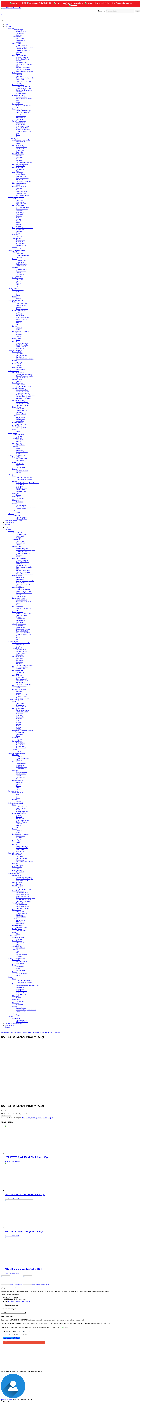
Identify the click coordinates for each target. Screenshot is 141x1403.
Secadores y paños (21, 193)
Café (17, 133)
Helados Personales (22, 345)
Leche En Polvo (21, 486)
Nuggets (18, 336)
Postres (14, 326)
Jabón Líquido (20, 419)
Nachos (18, 283)
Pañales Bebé (20, 440)
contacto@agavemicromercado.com (19, 1301)
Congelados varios (21, 303)
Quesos (14, 503)
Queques (18, 365)
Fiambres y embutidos (19, 310)
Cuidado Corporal (17, 383)
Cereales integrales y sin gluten (25, 47)
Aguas (14, 198)
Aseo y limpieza (13, 138)
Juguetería (15, 446)
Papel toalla (19, 159)
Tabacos (14, 247)
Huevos (14, 297)
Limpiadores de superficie (20, 164)
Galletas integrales (21, 264)
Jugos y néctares (17, 238)
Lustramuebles (20, 166)
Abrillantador (20, 169)
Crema (14, 476)
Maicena (18, 83)
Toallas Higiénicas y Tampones (25, 395)
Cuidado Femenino (18, 388)
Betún (18, 185)
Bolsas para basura (21, 191)
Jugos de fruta (20, 241)
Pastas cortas (20, 74)
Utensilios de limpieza (19, 186)
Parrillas (14, 469)
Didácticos (19, 450)
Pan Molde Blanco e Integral (24, 359)
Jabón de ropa (20, 179)
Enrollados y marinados (23, 317)
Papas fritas (19, 279)
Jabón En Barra (21, 417)
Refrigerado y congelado (15, 300)
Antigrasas (19, 155)
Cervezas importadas (22, 207)
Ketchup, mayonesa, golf (23, 111)
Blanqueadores (20, 174)
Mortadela (19, 314)
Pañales (18, 381)
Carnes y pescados (18, 290)
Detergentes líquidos (22, 178)
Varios (14, 302)
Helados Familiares (22, 343)
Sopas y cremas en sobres (24, 98)
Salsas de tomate (21, 116)
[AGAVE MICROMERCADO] (11, 8)
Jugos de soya (20, 243)
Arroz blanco (20, 38)
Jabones (14, 415)
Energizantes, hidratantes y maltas (22, 228)
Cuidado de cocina (18, 154)
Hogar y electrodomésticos (16, 455)
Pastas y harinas (17, 73)
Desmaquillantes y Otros (23, 396)
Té (17, 136)
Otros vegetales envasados (24, 64)
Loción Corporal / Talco (23, 386)
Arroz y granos (16, 36)
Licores (18, 219)
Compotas (19, 436)
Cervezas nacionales (22, 209)
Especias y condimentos (23, 105)
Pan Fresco (15, 360)
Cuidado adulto (17, 379)
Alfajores (19, 257)
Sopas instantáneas (21, 97)
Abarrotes (11, 28)
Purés (17, 100)
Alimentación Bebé (18, 434)
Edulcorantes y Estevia (23, 126)
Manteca (18, 495)
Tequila (18, 224)
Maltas (18, 233)
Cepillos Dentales (21, 410)
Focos (18, 465)
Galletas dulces (20, 262)
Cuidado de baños (17, 145)
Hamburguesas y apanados (20, 331)
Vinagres (18, 35)
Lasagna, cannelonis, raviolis (25, 78)
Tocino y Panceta (21, 319)
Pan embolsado (16, 352)
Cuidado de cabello (18, 372)
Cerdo (18, 295)
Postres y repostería (18, 85)
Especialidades (20, 369)
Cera (17, 171)
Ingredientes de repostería (24, 90)
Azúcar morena (20, 124)
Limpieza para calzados (19, 183)
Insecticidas (19, 143)
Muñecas (19, 453)
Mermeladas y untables (23, 129)
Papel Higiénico (17, 426)
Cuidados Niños (17, 443)
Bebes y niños (12, 433)
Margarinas (15, 500)
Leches (14, 481)
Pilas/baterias (20, 464)
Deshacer (26, 1331)
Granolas (19, 52)
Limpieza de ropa (17, 173)
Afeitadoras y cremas (22, 405)
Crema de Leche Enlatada (24, 479)
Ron (17, 217)
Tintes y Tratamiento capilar (24, 376)
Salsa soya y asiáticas (22, 112)
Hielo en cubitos (21, 305)
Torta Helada (20, 348)
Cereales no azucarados (23, 50)
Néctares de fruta (21, 245)
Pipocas (18, 281)
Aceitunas (19, 61)
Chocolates (15, 252)
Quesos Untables (21, 508)
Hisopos (18, 431)
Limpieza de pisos (17, 167)
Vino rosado (20, 214)
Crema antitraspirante (22, 393)
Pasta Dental (20, 409)
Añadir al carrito (6, 1116)
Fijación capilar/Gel (22, 378)
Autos (18, 448)
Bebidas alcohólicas (18, 205)
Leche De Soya (21, 484)
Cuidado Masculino (18, 400)
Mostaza (18, 114)
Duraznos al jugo (21, 62)
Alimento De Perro (22, 519)
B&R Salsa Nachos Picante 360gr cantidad (14, 1114)
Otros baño (19, 152)
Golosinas (15, 267)
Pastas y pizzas (16, 338)
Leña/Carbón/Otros (22, 471)
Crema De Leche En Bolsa (24, 477)
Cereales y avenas (17, 43)
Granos (18, 42)
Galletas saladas (21, 266)
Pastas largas (20, 76)
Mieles (18, 135)
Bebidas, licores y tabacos (16, 197)
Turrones (18, 276)
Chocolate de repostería (23, 86)
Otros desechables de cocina (24, 162)
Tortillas (18, 307)
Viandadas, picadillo (22, 57)
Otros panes (19, 353)
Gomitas (18, 272)
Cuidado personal (13, 371)
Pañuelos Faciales (17, 422)
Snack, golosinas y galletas (16, 250)
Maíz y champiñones (22, 59)
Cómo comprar (9, 522)
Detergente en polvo (22, 176)
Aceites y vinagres (17, 30)
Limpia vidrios (20, 150)
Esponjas (19, 188)
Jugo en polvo (20, 240)
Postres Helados (21, 347)
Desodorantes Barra (22, 390)
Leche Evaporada (21, 488)
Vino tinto (19, 216)
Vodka (18, 222)
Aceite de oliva (20, 33)
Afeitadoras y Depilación (23, 398)
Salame (18, 322)
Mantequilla (15, 493)
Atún (17, 66)
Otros (17, 286)
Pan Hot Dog (20, 357)
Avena (18, 54)
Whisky (18, 226)
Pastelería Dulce (17, 364)
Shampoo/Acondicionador (24, 374)
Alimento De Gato (21, 517)
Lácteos (10, 474)
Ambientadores (20, 142)
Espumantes (19, 210)
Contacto (7, 524)
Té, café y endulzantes (19, 121)
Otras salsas (19, 119)
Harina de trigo (20, 79)
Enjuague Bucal (21, 414)
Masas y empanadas (22, 309)
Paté (17, 324)
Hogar (14, 462)
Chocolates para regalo (23, 255)
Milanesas (19, 334)
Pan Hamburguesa (21, 355)
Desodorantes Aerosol (22, 391)
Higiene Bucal (16, 407)
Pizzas (18, 340)
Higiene (18, 441)
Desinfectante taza (21, 147)
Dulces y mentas (21, 271)
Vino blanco (20, 212)
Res (17, 293)
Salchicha (19, 321)
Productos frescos (13, 288)
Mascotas (11, 514)
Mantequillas (16, 496)
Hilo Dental (19, 412)
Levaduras (19, 92)
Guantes (18, 190)
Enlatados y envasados (19, 55)
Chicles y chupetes (21, 269)
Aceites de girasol (21, 31)
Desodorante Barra (22, 402)
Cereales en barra (21, 48)
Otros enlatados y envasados (24, 71)
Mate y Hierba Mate (22, 128)
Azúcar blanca (20, 123)
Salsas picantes (20, 117)
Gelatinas (19, 328)
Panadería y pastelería (15, 350)
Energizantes (20, 229)
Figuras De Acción (22, 452)
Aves (17, 291)
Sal (17, 107)
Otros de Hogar (21, 467)
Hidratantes (19, 231)
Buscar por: (101, 11)
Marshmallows (20, 274)
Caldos (18, 102)
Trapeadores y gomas (22, 195)
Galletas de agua (21, 260)
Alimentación (16, 515)
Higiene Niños (20, 445)
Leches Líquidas (21, 490)
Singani (18, 221)
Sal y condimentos (17, 104)
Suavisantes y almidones (23, 181)
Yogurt (14, 510)
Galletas (14, 259)
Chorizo (18, 312)
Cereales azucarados (22, 45)
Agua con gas (20, 202)
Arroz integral (20, 40)
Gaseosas (15, 235)
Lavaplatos (19, 157)
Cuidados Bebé (17, 438)
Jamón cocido (20, 316)
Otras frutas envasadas (23, 69)
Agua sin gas (20, 200)
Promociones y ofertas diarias (13, 521)
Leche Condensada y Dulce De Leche (27, 483)
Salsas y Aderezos (17, 109)
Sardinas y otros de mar (23, 67)
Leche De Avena (21, 491)
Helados (14, 341)
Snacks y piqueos (17, 278)
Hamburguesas (20, 333)
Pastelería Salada (17, 367)
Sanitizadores (20, 421)
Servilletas (19, 160)
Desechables (16, 457)
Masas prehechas (21, 93)
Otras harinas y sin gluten (23, 81)
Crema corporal (21, 384)
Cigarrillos (19, 248)
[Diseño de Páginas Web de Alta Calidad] (64, 1327)
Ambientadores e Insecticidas (21, 140)
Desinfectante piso (21, 148)
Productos (8, 26)
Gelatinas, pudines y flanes (24, 88)
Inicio (6, 24)
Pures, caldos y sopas (18, 95)
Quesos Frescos (21, 505)
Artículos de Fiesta (21, 458)
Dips (17, 285)
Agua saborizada (21, 204)
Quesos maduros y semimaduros (26, 507)
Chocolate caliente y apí (23, 131)
